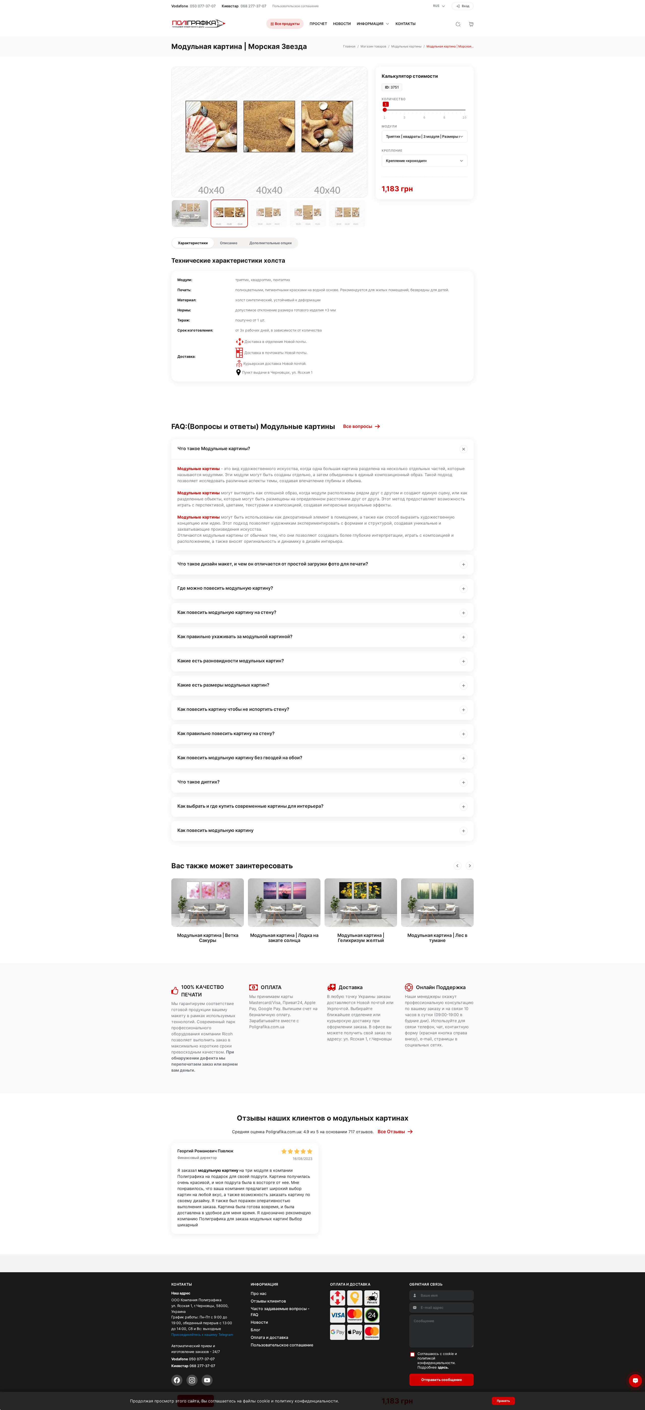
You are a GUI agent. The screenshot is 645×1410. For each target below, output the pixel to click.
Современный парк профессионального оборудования (203, 1027)
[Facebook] (176, 1380)
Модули (389, 126)
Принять (503, 1401)
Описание (228, 243)
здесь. (443, 1367)
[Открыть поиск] (458, 24)
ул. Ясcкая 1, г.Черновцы (367, 1038)
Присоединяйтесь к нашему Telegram (202, 1335)
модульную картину (218, 1170)
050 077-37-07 (203, 6)
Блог (255, 1329)
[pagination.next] (470, 866)
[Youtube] (207, 1380)
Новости (342, 24)
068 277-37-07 (253, 6)
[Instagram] (192, 1380)
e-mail (426, 1038)
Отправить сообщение (441, 1379)
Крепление (392, 150)
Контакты (405, 24)
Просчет (318, 24)
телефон (425, 1026)
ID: (387, 87)
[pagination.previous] (458, 866)
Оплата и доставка (269, 1337)
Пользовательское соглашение (295, 6)
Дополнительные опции (270, 243)
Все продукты (287, 23)
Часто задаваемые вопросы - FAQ (280, 1311)
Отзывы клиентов (268, 1301)
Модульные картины (198, 468)
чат (439, 1026)
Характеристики (193, 243)
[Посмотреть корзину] (471, 24)
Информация (370, 24)
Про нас (259, 1293)
